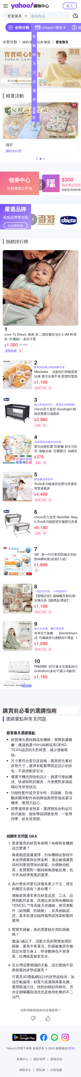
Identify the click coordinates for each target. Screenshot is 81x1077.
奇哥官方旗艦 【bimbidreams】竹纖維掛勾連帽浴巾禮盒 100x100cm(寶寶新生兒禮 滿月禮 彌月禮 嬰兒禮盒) (55, 635)
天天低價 (34, 64)
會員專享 (34, 100)
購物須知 (56, 1059)
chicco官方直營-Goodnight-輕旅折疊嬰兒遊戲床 (55, 411)
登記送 (34, 37)
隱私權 (40, 1070)
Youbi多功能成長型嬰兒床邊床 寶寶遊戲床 (55, 485)
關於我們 (39, 1059)
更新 (71, 1048)
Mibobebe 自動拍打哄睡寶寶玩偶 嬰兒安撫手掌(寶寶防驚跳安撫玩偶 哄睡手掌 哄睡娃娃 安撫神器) (55, 373)
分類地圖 (56, 1070)
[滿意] (47, 1018)
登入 (69, 5)
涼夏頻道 (34, 73)
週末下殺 (34, 91)
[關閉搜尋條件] (26, 16)
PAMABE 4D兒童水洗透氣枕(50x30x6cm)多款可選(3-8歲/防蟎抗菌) (55, 668)
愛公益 (34, 109)
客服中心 (22, 1059)
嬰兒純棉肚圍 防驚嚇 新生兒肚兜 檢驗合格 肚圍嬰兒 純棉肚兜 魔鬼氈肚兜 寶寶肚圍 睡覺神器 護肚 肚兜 (55, 448)
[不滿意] (33, 1018)
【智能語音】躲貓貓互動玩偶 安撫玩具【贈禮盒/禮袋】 (54, 597)
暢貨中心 (34, 46)
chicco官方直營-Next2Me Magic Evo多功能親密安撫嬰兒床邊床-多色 (55, 519)
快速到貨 (34, 55)
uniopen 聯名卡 (53, 27)
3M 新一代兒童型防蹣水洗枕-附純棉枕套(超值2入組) (55, 556)
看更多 (34, 117)
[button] (40, 84)
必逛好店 (34, 82)
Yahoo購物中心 (30, 6)
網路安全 (25, 1070)
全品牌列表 (15, 225)
